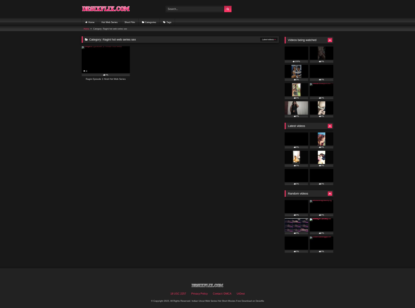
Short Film (129, 22)
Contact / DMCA (222, 293)
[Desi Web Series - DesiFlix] (106, 9)
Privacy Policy (199, 293)
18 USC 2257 (178, 293)
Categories (150, 22)
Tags (168, 22)
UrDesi (241, 293)
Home (91, 22)
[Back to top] (405, 298)
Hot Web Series (109, 22)
